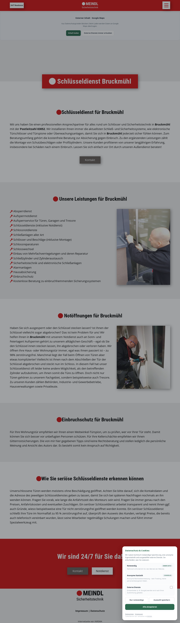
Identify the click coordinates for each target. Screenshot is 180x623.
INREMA (149, 616)
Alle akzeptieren (150, 607)
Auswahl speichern (162, 600)
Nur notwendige (137, 600)
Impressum (139, 614)
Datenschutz (129, 614)
